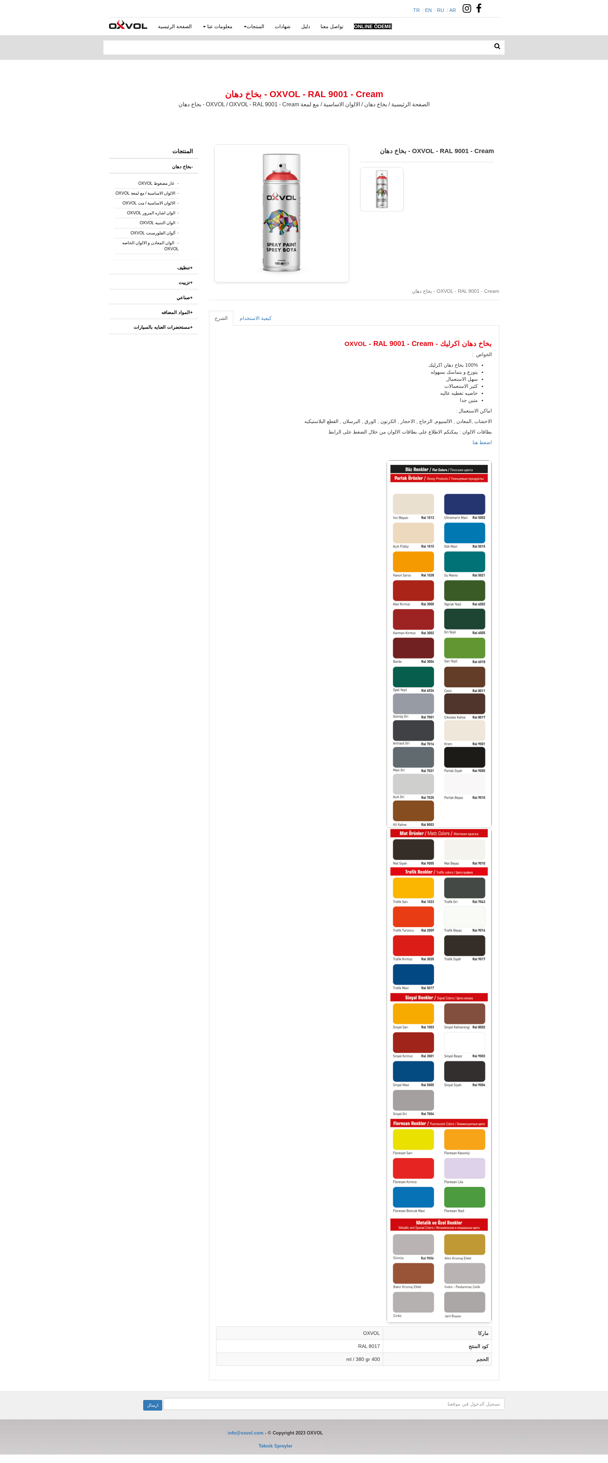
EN (428, 10)
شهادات (283, 26)
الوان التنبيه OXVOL (157, 222)
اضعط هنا (481, 442)
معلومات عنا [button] (219, 26)
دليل (305, 26)
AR (452, 10)
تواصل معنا (332, 26)
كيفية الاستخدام (256, 318)
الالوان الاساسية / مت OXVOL (148, 203)
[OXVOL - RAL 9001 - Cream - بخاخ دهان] (382, 189)
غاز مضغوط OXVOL (156, 183)
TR (416, 10)
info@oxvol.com (246, 1433)
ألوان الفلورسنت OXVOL (153, 233)
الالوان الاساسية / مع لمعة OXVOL (145, 193)
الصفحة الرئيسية (175, 26)
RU (440, 10)
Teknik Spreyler (275, 1446)
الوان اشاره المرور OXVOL (151, 212)
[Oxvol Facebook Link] (480, 10)
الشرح (221, 318)
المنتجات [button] (255, 26)
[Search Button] (497, 46)
